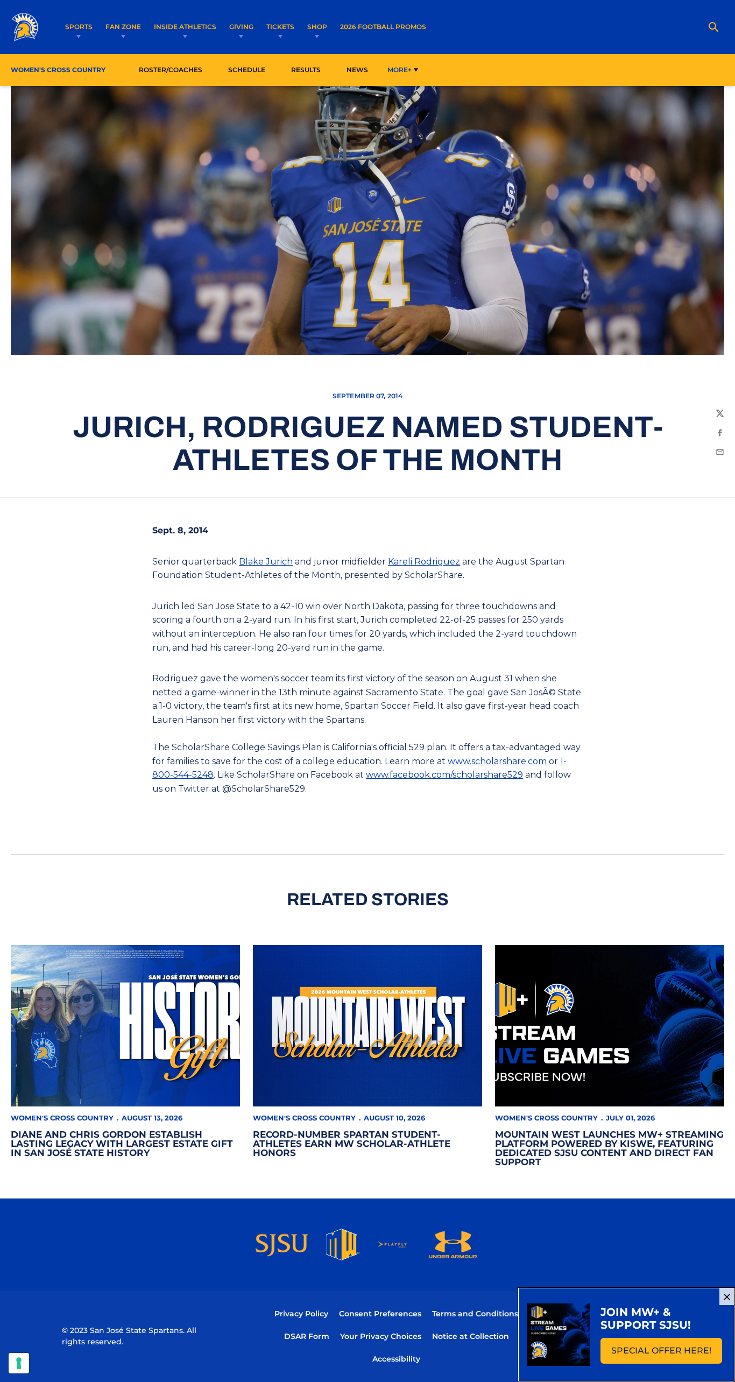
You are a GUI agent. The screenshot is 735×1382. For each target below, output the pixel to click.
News (357, 70)
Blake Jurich (266, 561)
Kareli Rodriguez (424, 561)
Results (306, 70)
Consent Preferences (380, 1313)
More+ (399, 70)
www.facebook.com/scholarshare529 (444, 775)
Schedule (246, 70)
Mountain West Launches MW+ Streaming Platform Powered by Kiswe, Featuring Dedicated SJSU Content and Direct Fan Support (609, 1148)
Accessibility (396, 1358)
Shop (317, 27)
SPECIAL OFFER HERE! (666, 1353)
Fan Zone (123, 27)
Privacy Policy (301, 1313)
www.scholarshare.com (497, 761)
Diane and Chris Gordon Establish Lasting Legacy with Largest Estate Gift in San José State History (122, 1143)
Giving (241, 27)
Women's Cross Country (62, 1117)
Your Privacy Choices (380, 1336)
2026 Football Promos (383, 26)
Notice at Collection (470, 1336)
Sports (79, 27)
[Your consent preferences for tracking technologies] (19, 1363)
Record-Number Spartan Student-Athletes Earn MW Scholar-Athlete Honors (351, 1143)
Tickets (280, 27)
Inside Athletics (185, 27)
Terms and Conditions (475, 1313)
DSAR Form (306, 1336)
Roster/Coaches (170, 70)
